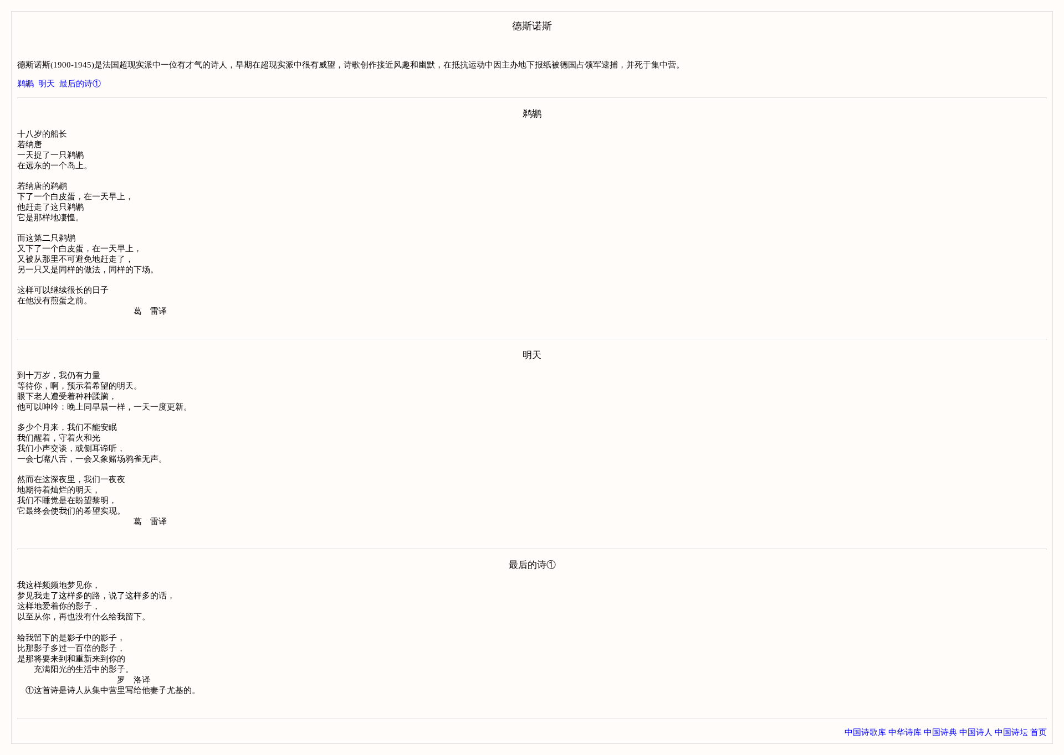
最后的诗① (80, 83)
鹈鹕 (25, 83)
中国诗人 (976, 732)
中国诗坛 (1011, 732)
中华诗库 (905, 732)
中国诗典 (940, 732)
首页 (1038, 732)
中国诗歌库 (865, 732)
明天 (46, 83)
